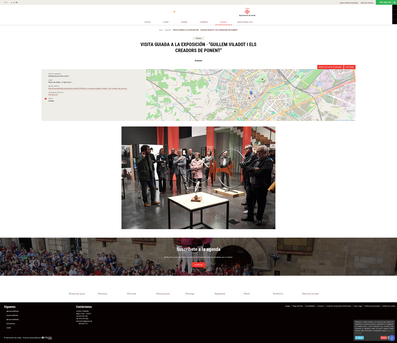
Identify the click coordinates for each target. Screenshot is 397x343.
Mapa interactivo (245, 22)
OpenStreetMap (345, 120)
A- (12, 2)
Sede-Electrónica (367, 3)
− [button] (149, 75)
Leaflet (337, 120)
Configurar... (359, 338)
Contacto (320, 306)
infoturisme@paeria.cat (84, 321)
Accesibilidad (310, 306)
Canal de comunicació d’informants (338, 306)
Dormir (184, 22)
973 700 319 (385, 2)
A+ (17, 2)
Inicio (161, 30)
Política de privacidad (372, 306)
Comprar (204, 22)
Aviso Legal (358, 306)
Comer (166, 22)
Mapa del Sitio (298, 306)
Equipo (287, 306)
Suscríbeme (198, 265)
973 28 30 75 (53, 95)
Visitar (147, 22)
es (5, 2)
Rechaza (383, 338)
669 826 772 (83, 324)
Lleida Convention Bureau (349, 3)
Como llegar (350, 67)
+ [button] (149, 72)
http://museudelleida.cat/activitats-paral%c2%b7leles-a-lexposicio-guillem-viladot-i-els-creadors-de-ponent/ (87, 88)
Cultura (199, 38)
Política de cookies (388, 306)
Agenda (223, 22)
